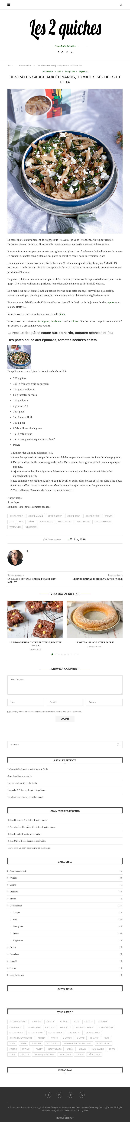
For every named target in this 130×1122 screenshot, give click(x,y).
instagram (43, 321)
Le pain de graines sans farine (27, 834)
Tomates (24, 1054)
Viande (79, 1054)
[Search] (121, 4)
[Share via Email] (84, 539)
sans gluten (83, 522)
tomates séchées (102, 522)
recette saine (65, 522)
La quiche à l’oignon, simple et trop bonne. (26, 790)
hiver (106, 1038)
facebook (56, 321)
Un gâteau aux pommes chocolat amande (25, 797)
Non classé (66, 954)
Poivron (26, 1049)
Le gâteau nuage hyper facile (95, 642)
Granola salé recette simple (19, 776)
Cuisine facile (16, 516)
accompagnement (18, 1022)
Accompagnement (66, 871)
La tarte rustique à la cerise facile (22, 783)
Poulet (39, 1049)
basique (68, 912)
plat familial (46, 522)
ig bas (12, 1043)
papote (111, 302)
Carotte (88, 1022)
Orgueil (66, 961)
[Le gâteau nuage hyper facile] (95, 619)
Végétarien (68, 940)
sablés (70, 1049)
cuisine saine (73, 516)
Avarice (66, 878)
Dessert (41, 1038)
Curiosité (66, 892)
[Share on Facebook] (74, 539)
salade (82, 1049)
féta (12, 522)
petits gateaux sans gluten (77, 1043)
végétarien (15, 527)
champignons (33, 1027)
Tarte (12, 1054)
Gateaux (67, 1038)
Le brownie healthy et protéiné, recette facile (27, 769)
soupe (112, 1049)
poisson (13, 1049)
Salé (68, 919)
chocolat (50, 1027)
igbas (23, 1043)
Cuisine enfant (106, 1027)
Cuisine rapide (55, 516)
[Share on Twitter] (78, 539)
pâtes (62, 314)
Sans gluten (68, 926)
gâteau (80, 1038)
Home (10, 65)
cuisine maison (35, 516)
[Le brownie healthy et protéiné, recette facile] (35, 619)
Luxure (66, 947)
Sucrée (68, 933)
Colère (66, 885)
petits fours (52, 1043)
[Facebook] (58, 52)
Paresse (66, 968)
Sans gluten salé (66, 975)
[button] (11, 627)
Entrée (66, 899)
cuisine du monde (84, 1027)
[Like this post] (71, 539)
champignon (15, 1027)
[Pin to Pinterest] (81, 539)
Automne (64, 1022)
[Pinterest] (67, 52)
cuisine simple (92, 516)
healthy (94, 1038)
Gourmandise (25, 65)
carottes (102, 1022)
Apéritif (50, 1022)
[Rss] (71, 52)
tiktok (75, 321)
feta (21, 522)
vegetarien (31, 527)
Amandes (36, 1022)
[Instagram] (62, 52)
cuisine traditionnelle (21, 1038)
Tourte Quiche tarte (44, 1054)
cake (76, 1022)
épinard (108, 516)
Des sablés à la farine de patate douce (30, 820)
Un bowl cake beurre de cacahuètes (30, 841)
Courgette (65, 1027)
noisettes (36, 1043)
